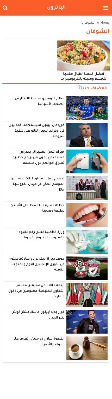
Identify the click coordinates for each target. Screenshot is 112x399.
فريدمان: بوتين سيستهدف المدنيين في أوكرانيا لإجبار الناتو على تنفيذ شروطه (36, 131)
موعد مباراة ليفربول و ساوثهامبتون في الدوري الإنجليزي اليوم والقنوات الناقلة (36, 264)
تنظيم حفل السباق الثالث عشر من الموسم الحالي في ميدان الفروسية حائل (37, 184)
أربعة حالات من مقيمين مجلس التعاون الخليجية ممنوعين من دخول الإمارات (36, 291)
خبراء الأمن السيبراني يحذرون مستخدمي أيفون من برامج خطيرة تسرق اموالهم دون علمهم (38, 157)
